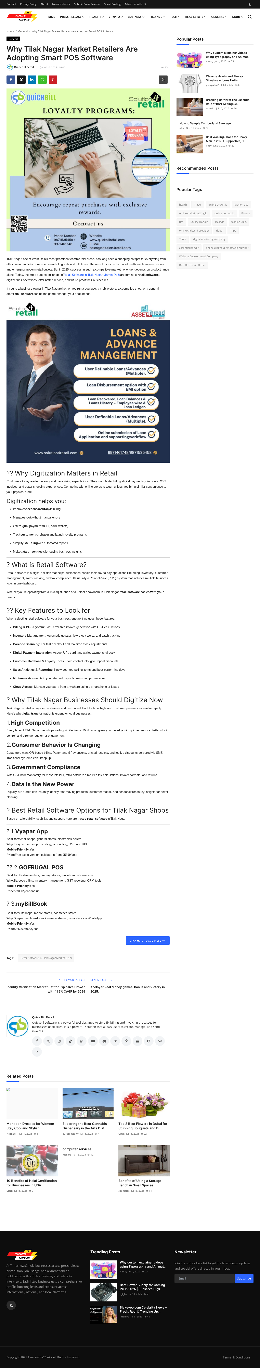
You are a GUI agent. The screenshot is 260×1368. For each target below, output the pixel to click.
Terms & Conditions (236, 1357)
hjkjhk (123, 1294)
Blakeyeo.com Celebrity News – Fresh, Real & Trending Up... (143, 1309)
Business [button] (135, 17)
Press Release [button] (70, 17)
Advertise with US (135, 4)
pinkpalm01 (213, 85)
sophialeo (124, 1190)
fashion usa (241, 204)
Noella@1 (11, 1133)
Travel (197, 204)
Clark (121, 1133)
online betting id (224, 213)
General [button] (217, 17)
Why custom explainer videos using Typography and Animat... (228, 54)
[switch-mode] (250, 4)
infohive (124, 1316)
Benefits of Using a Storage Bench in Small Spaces (139, 1183)
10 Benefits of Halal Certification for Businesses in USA (31, 1183)
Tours (182, 239)
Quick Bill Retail (43, 1017)
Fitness (245, 213)
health (183, 204)
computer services (77, 1149)
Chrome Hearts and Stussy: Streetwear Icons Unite (225, 78)
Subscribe (244, 1278)
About (44, 4)
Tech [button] (173, 17)
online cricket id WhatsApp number (227, 248)
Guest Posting (112, 4)
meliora (67, 1154)
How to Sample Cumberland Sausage (205, 123)
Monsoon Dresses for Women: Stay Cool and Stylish (30, 1126)
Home (51, 17)
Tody (208, 145)
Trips (233, 230)
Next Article (98, 980)
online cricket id (217, 204)
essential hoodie (189, 248)
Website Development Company (198, 256)
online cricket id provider (194, 230)
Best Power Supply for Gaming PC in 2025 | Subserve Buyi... (142, 1287)
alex (182, 128)
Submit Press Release (87, 4)
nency (209, 61)
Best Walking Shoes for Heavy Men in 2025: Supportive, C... (226, 139)
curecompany (70, 1133)
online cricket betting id (193, 213)
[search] (250, 16)
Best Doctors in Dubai (192, 265)
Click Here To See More (145, 940)
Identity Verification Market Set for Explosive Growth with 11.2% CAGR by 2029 (46, 989)
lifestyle (219, 222)
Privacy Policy (28, 4)
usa (181, 222)
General (23, 31)
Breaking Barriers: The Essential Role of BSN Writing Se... (228, 102)
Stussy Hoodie (199, 222)
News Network (61, 4)
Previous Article (74, 980)
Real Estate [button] (194, 17)
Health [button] (95, 17)
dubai (219, 230)
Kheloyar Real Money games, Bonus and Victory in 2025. (127, 989)
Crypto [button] (114, 17)
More (236, 17)
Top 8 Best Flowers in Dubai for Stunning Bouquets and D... (142, 1126)
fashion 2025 (239, 222)
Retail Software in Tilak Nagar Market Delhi (92, 274)
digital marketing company (209, 239)
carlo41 (210, 108)
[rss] (11, 1305)
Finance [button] (156, 17)
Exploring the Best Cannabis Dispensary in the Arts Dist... (85, 1126)
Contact (11, 4)
